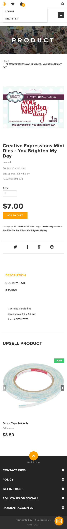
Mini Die (11, 230)
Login (9, 11)
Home (6, 61)
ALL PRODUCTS (21, 226)
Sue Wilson (21, 230)
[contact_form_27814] (58, 520)
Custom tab (15, 283)
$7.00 (13, 206)
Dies (32, 226)
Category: (8, 226)
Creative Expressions (52, 226)
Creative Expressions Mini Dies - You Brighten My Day (33, 151)
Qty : (5, 188)
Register (11, 18)
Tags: (38, 226)
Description (15, 275)
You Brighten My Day (37, 230)
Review (11, 290)
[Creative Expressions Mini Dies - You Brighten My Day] (33, 107)
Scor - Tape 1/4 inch (15, 423)
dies (5, 230)
